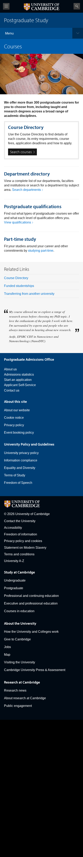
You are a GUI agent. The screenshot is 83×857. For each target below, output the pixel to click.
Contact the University (19, 521)
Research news (15, 690)
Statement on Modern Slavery (25, 547)
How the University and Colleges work (31, 631)
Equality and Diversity (19, 468)
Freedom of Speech (18, 482)
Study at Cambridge (19, 572)
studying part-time (40, 250)
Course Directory (16, 278)
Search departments (26, 189)
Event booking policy (19, 432)
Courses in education (19, 611)
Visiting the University (19, 662)
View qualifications (17, 222)
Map (7, 654)
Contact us (11, 390)
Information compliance (20, 460)
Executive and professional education (31, 603)
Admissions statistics (19, 374)
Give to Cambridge (17, 639)
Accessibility (13, 527)
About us (10, 369)
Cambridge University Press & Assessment (34, 670)
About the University (20, 623)
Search (77, 6)
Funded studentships (19, 286)
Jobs (7, 647)
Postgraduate (13, 588)
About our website (17, 410)
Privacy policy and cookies (23, 541)
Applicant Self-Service (20, 385)
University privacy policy (21, 453)
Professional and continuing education (31, 595)
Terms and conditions (19, 554)
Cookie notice (14, 417)
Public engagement (18, 705)
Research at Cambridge (22, 682)
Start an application (18, 379)
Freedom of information (20, 534)
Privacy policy (14, 425)
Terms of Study (14, 475)
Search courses (21, 152)
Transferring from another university (29, 293)
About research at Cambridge (25, 698)
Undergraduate (15, 580)
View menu (6, 6)
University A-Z (14, 561)
